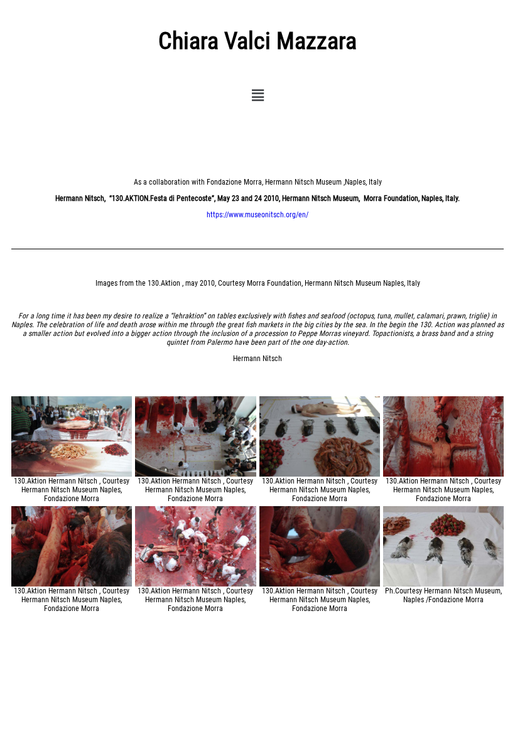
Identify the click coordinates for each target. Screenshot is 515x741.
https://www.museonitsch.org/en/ (257, 214)
